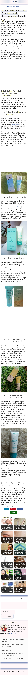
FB (15, 633)
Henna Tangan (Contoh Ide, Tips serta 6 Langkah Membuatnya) (12, 654)
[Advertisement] (14, 75)
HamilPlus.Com (11, 6)
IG (18, 633)
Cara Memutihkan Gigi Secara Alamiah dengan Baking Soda (12, 640)
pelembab (15, 124)
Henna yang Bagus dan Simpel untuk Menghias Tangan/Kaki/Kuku (12, 659)
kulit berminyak (16, 207)
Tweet (11, 633)
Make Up (18, 6)
